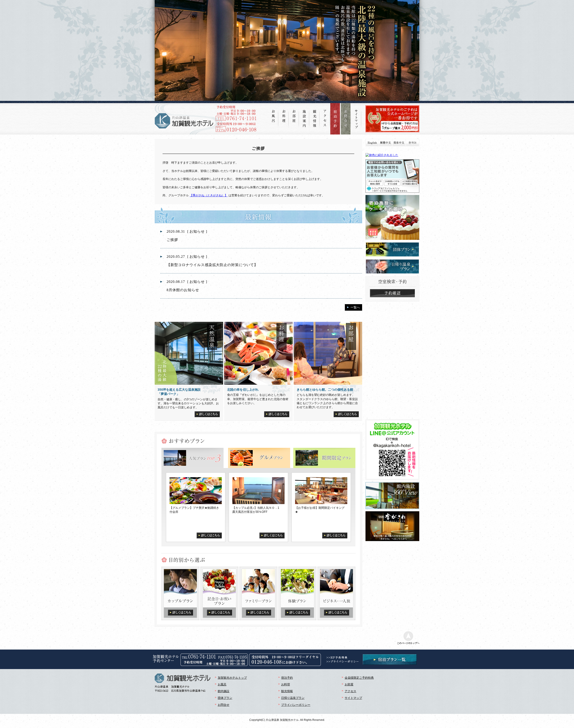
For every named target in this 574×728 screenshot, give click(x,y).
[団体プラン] (392, 244)
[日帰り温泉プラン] (392, 261)
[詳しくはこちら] (207, 413)
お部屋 (349, 684)
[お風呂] (273, 112)
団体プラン (225, 698)
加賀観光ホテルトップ (232, 677)
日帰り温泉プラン (292, 698)
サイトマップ (353, 698)
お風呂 (222, 684)
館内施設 (223, 691)
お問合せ (223, 704)
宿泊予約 (287, 677)
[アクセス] (325, 114)
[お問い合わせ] (346, 118)
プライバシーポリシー (295, 704)
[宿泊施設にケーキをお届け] (392, 197)
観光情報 (287, 691)
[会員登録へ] (392, 107)
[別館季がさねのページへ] (392, 513)
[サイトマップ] (356, 115)
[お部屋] (294, 112)
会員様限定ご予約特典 (359, 677)
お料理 (285, 684)
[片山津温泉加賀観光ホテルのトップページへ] (184, 120)
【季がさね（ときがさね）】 (209, 195)
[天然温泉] (189, 353)
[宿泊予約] (335, 118)
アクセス (350, 691)
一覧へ (355, 307)
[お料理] (283, 112)
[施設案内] (304, 115)
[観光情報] (314, 115)
